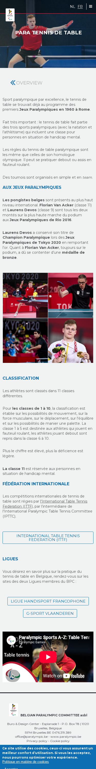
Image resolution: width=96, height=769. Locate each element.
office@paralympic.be (31, 736)
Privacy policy (37, 741)
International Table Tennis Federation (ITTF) (48, 537)
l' (41, 501)
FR (80, 7)
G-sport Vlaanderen (50, 613)
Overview (29, 83)
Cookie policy (60, 741)
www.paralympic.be (65, 736)
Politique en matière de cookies (25, 762)
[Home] (10, 15)
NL (72, 7)
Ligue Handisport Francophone (48, 601)
